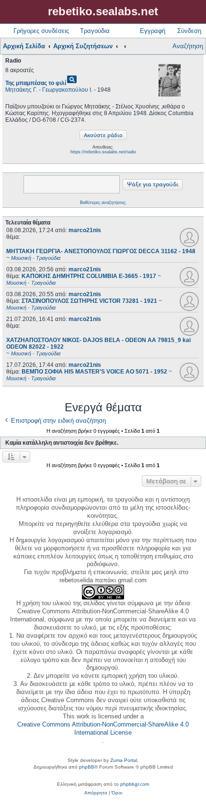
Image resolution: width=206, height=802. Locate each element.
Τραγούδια (95, 30)
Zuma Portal (123, 760)
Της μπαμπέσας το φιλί (35, 83)
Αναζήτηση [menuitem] (187, 46)
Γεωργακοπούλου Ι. (67, 89)
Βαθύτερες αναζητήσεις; (103, 202)
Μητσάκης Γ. (21, 89)
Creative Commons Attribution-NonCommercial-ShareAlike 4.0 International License (103, 728)
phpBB (86, 767)
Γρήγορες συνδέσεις (41, 30)
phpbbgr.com (134, 784)
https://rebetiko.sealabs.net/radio (103, 152)
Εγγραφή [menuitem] (152, 30)
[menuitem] (95, 793)
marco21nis (85, 230)
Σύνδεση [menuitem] (189, 30)
